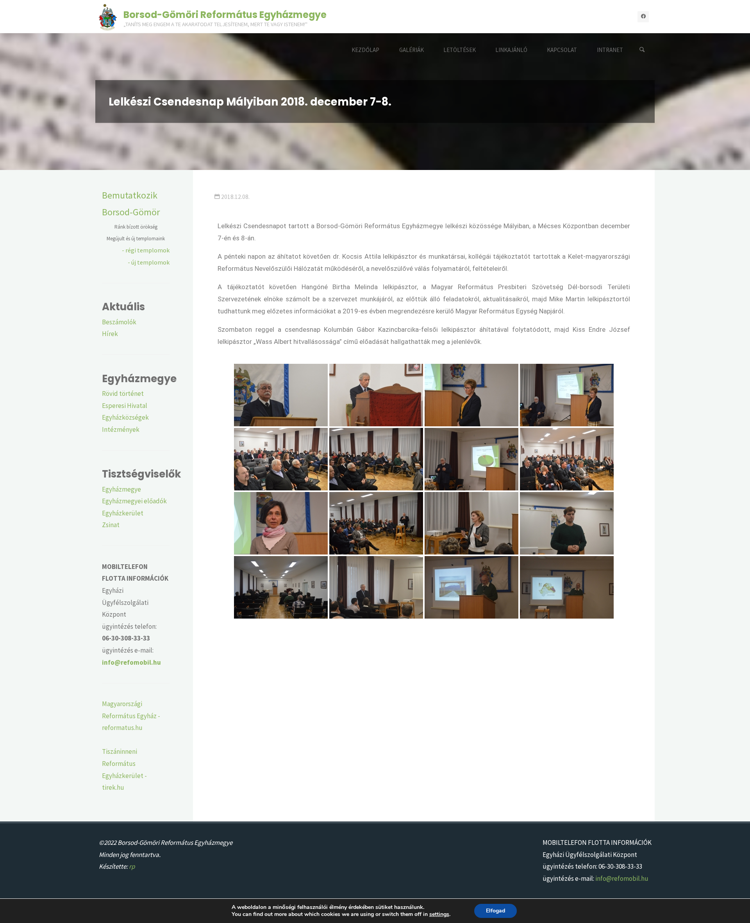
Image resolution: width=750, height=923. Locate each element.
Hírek (110, 333)
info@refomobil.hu (621, 878)
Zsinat (111, 525)
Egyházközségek (125, 417)
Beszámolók (119, 322)
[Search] (642, 49)
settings (439, 914)
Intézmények (120, 429)
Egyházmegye (121, 489)
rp (132, 866)
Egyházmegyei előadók (134, 501)
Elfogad (495, 910)
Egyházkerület (122, 513)
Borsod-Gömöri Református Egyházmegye (225, 14)
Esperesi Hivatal (124, 405)
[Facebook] (643, 16)
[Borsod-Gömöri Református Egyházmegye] (108, 16)
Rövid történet (123, 393)
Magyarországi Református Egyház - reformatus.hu (131, 715)
